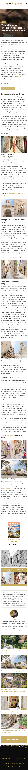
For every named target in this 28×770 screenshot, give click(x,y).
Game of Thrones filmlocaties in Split (12, 712)
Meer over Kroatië (14, 740)
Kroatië (12, 11)
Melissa (3, 35)
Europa (7, 11)
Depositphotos (20, 763)
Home (3, 11)
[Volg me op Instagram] (26, 747)
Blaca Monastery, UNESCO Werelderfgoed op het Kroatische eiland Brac (13, 691)
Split (17, 76)
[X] (13, 631)
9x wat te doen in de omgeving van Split (13, 671)
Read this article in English (8, 88)
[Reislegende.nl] (14, 3)
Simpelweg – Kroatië (14, 539)
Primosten (10, 435)
